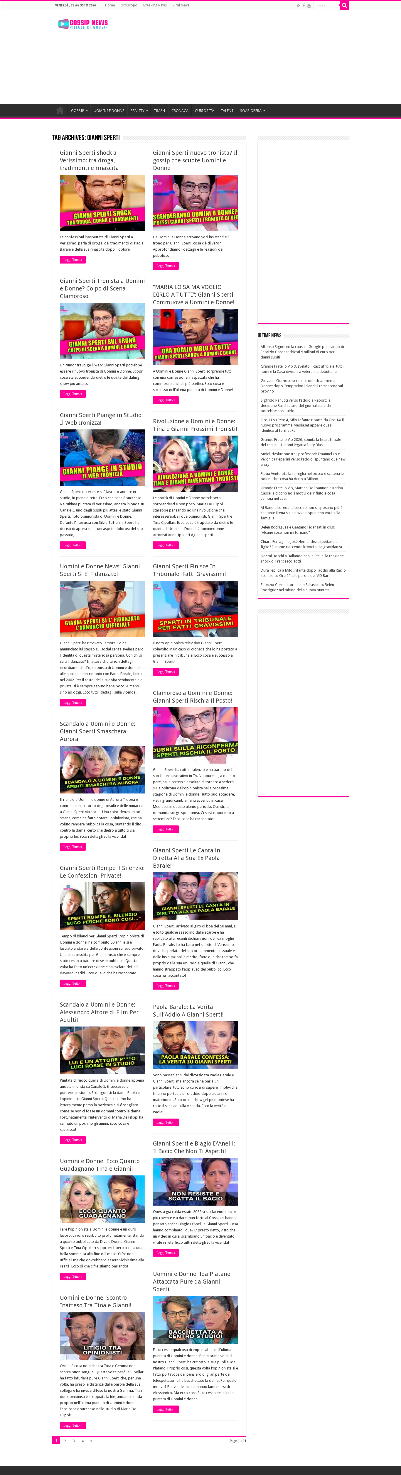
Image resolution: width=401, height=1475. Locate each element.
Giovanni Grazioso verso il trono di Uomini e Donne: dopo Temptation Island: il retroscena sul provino (302, 385)
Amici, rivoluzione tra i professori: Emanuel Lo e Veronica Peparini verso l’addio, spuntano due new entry (303, 459)
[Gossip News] (83, 23)
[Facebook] (304, 5)
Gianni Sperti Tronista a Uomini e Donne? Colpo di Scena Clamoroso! (102, 288)
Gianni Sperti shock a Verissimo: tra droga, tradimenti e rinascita (89, 160)
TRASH (159, 110)
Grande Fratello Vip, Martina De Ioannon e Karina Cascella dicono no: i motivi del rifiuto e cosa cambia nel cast (302, 493)
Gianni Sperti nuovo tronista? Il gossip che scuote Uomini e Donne (195, 160)
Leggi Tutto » (72, 260)
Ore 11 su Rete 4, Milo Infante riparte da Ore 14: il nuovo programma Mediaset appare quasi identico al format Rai (302, 425)
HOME (60, 110)
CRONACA (179, 110)
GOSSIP (77, 110)
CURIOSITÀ (204, 110)
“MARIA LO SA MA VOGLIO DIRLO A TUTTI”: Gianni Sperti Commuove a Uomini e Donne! (194, 294)
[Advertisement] (237, 57)
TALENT (227, 110)
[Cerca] (344, 5)
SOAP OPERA (251, 110)
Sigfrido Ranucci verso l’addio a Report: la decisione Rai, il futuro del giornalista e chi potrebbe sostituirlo (296, 405)
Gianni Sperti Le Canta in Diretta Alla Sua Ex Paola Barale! (186, 858)
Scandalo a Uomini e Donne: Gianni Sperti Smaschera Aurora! (97, 731)
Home (110, 5)
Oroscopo (129, 5)
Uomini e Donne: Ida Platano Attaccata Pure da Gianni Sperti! (191, 1281)
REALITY (137, 110)
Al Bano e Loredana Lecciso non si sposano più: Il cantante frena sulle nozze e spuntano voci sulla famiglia (302, 512)
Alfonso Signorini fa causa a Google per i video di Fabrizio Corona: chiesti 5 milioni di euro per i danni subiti (302, 351)
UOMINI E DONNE (109, 110)
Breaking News (155, 5)
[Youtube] (309, 5)
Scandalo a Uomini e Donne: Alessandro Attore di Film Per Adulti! (99, 1012)
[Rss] (298, 5)
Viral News (181, 5)
